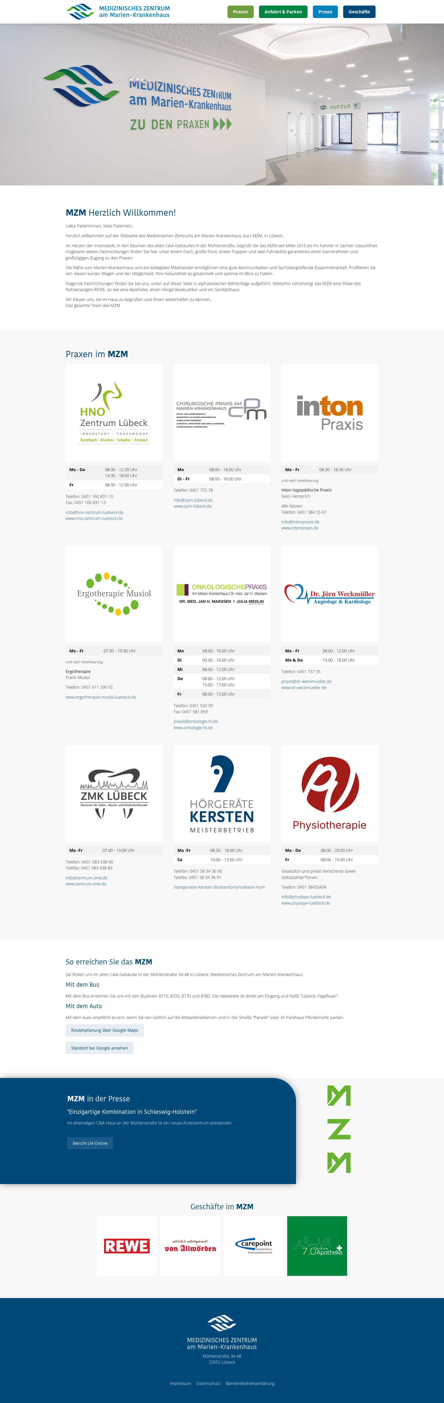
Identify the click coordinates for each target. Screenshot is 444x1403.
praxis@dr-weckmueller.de (306, 681)
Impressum (180, 1383)
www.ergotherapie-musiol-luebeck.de (101, 697)
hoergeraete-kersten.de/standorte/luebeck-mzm (219, 887)
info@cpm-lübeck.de (193, 500)
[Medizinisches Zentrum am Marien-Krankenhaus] (119, 12)
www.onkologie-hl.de (193, 727)
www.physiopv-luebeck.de (305, 903)
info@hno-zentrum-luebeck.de (94, 512)
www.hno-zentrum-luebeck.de (94, 518)
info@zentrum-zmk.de (86, 878)
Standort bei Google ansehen (99, 1048)
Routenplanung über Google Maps (104, 1030)
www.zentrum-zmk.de (86, 884)
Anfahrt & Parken (283, 12)
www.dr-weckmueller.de (304, 687)
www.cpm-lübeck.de (193, 506)
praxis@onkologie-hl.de (196, 721)
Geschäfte (359, 12)
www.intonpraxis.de (299, 528)
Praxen (240, 12)
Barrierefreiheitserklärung (250, 1383)
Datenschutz (208, 1383)
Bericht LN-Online (90, 1143)
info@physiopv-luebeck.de (306, 897)
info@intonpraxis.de (300, 522)
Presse (325, 12)
